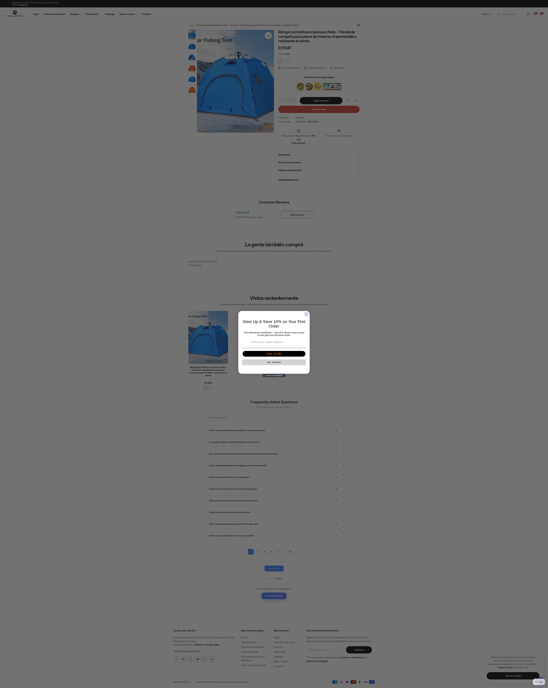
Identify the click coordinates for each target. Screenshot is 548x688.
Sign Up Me (274, 353)
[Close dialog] (306, 314)
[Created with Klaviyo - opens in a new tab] (274, 375)
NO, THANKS (274, 362)
